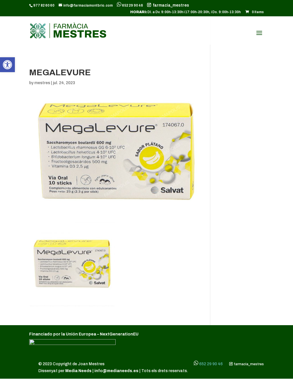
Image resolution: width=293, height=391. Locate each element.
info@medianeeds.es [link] (116, 371)
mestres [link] (42, 83)
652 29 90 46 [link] (132, 5)
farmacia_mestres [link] (170, 5)
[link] (7, 64)
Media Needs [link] (78, 371)
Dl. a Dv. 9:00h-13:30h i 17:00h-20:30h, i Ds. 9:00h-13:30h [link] (185, 12)
